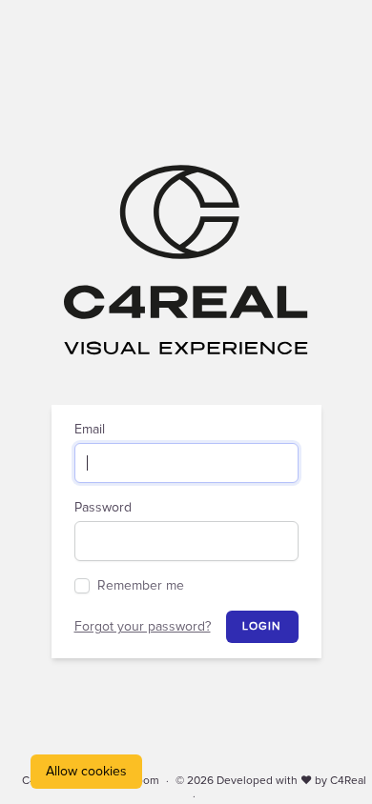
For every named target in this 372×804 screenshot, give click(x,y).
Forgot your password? (142, 626)
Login (262, 627)
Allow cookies (86, 771)
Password (103, 507)
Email (89, 429)
